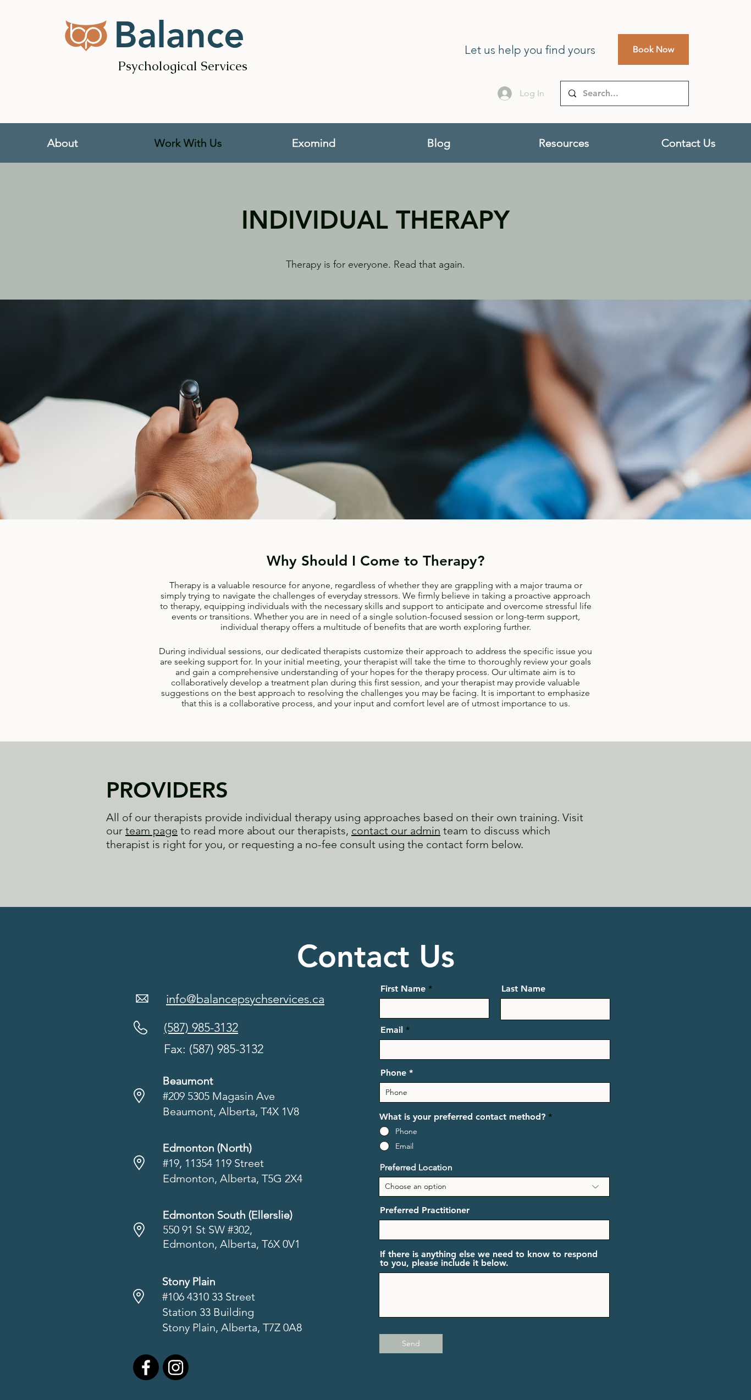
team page (151, 830)
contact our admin (395, 830)
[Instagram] (176, 1367)
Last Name (523, 988)
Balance (179, 35)
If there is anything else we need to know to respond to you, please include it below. (489, 1259)
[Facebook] (146, 1367)
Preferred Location (416, 1167)
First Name (403, 988)
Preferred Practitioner (425, 1210)
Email (391, 1030)
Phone (393, 1073)
